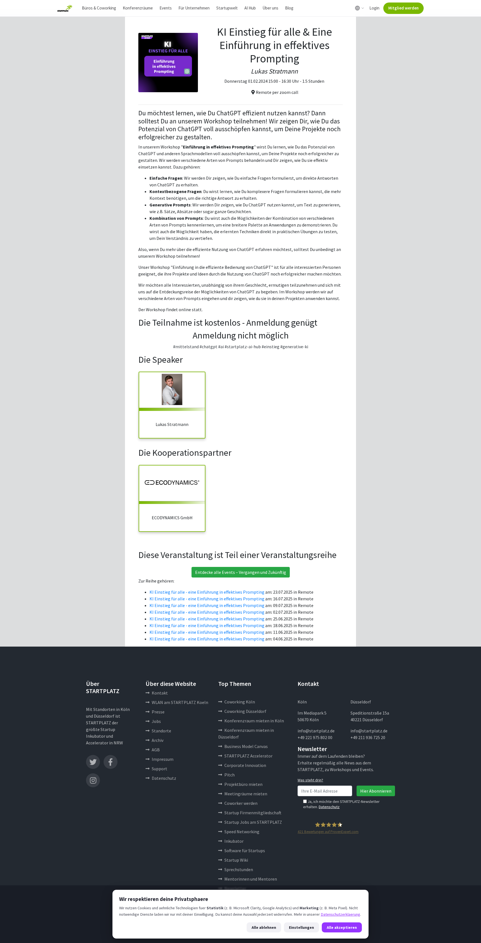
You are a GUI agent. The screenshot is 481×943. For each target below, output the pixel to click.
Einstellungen (301, 927)
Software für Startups (244, 850)
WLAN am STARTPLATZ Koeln (180, 702)
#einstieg (270, 346)
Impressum (162, 759)
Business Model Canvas (246, 746)
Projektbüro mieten (243, 784)
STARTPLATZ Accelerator (248, 756)
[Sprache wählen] (359, 8)
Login (374, 8)
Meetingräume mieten (245, 793)
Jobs (156, 721)
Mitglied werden (403, 8)
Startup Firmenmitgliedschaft (252, 812)
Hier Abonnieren (375, 791)
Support (159, 768)
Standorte (161, 731)
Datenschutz (164, 778)
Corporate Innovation (245, 765)
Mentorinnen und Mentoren (250, 879)
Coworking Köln (239, 702)
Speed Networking (241, 831)
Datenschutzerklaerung (340, 914)
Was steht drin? (310, 780)
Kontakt (160, 693)
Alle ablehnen (264, 927)
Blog (289, 8)
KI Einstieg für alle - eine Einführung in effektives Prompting (206, 592)
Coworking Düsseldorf (245, 711)
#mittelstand (186, 346)
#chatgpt (208, 346)
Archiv (157, 740)
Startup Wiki (236, 860)
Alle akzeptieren (342, 927)
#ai (221, 346)
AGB (156, 749)
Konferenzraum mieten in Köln (254, 720)
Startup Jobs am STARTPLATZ (253, 822)
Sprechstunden (238, 869)
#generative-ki (294, 346)
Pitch (229, 775)
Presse (158, 712)
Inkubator (234, 841)
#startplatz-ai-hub (243, 346)
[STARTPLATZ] (64, 8)
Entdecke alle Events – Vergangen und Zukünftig (240, 572)
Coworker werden (240, 803)
